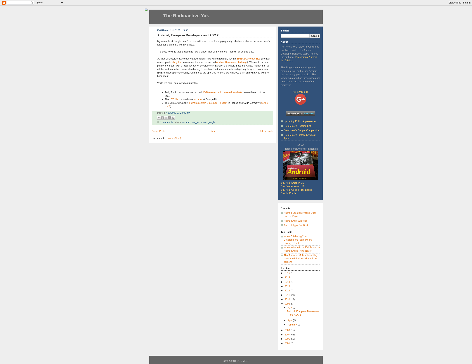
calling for (176, 62)
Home (213, 131)
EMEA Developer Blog (248, 58)
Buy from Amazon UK (292, 186)
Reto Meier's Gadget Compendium (302, 130)
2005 (288, 343)
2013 (288, 286)
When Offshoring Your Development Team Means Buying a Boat (298, 239)
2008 (288, 330)
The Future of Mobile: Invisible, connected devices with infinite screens (300, 258)
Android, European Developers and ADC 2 (187, 35)
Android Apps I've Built (296, 225)
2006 (288, 339)
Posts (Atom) (174, 138)
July (290, 308)
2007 (288, 334)
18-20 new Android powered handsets (222, 92)
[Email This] (159, 118)
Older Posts (266, 131)
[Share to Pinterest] (173, 118)
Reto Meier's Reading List (297, 126)
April (290, 320)
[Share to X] (166, 118)
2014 (288, 282)
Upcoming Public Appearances (300, 121)
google (211, 122)
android (186, 122)
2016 (288, 273)
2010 (288, 299)
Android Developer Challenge (231, 62)
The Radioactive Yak (186, 15)
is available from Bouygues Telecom (208, 103)
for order (197, 99)
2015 (288, 277)
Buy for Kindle (288, 193)
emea (203, 122)
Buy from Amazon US (292, 183)
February (292, 324)
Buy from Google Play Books (296, 190)
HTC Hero (174, 99)
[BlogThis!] (162, 118)
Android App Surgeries (296, 221)
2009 (288, 304)
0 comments (166, 122)
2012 (288, 290)
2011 (288, 295)
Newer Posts (158, 131)
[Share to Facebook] (169, 118)
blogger (195, 122)
